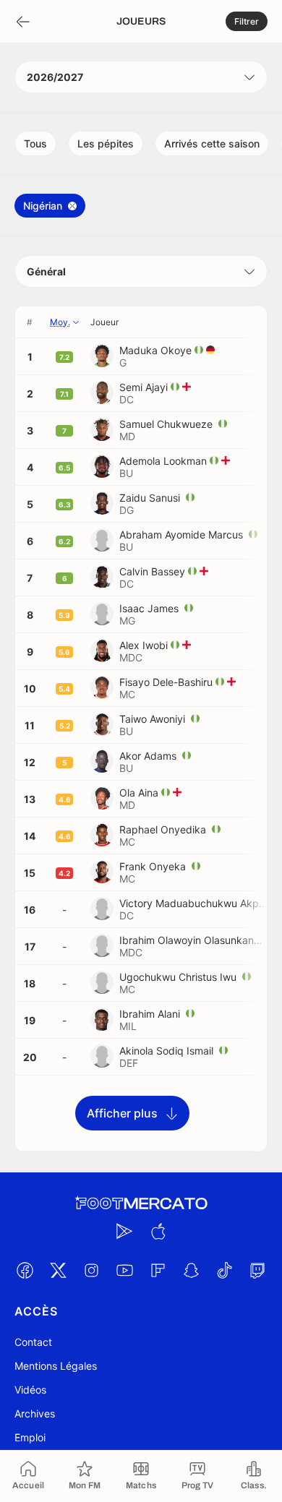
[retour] (23, 21)
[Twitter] (58, 1270)
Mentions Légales (55, 1366)
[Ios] (157, 1231)
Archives (34, 1413)
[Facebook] (24, 1270)
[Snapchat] (191, 1270)
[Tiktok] (224, 1270)
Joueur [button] (104, 322)
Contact (33, 1342)
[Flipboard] (157, 1270)
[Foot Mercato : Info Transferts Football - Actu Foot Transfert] (141, 1203)
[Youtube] (124, 1270)
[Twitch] (257, 1270)
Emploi (30, 1437)
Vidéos (30, 1389)
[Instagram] (91, 1270)
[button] (247, 21)
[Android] (124, 1231)
